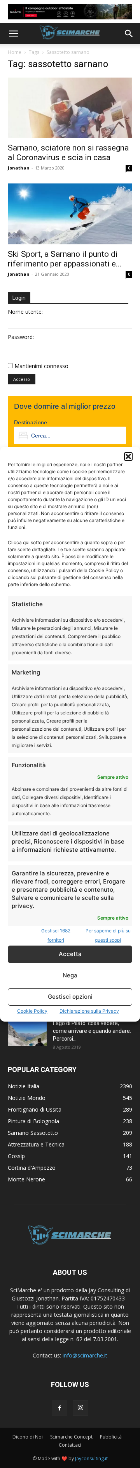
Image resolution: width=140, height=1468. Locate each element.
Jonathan (19, 168)
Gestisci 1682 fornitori (55, 935)
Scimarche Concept (71, 1436)
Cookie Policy (32, 1011)
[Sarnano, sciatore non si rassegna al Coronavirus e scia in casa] (70, 108)
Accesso (21, 379)
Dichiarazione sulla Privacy (89, 1011)
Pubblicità (111, 1436)
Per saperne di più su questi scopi (108, 935)
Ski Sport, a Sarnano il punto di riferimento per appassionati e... (65, 258)
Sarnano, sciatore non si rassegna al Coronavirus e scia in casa (68, 152)
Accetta (70, 954)
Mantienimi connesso (41, 366)
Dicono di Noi (27, 1436)
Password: (21, 337)
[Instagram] (80, 1408)
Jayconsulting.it (91, 1458)
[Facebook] (59, 1408)
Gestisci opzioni (70, 996)
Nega (70, 975)
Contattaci (70, 1445)
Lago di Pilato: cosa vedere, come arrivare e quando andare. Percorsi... (92, 1031)
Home (14, 52)
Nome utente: (25, 311)
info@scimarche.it (85, 1355)
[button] (128, 456)
